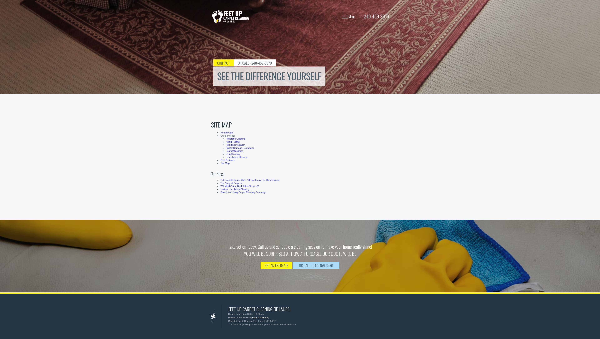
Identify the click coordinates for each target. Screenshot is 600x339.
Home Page (226, 132)
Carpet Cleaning (235, 151)
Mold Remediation (236, 144)
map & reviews (260, 317)
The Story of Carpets (231, 183)
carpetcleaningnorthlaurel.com (280, 324)
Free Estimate (227, 160)
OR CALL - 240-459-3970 (255, 63)
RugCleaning (233, 154)
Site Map (225, 163)
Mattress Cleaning (236, 138)
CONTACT (223, 63)
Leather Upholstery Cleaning (234, 189)
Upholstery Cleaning (237, 157)
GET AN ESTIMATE (276, 265)
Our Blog (217, 174)
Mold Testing (233, 141)
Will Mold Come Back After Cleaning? (239, 186)
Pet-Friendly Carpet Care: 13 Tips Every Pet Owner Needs (250, 180)
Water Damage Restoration (240, 148)
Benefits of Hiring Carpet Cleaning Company (242, 192)
